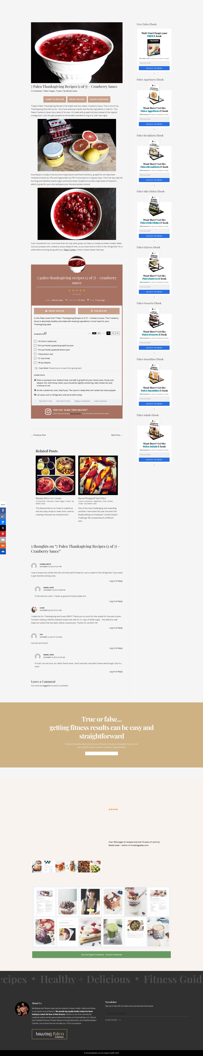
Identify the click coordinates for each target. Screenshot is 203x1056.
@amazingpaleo (75, 414)
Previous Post (38, 435)
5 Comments (36, 91)
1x (108, 333)
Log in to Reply (116, 581)
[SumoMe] (3, 551)
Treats (59, 91)
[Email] (3, 540)
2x (113, 333)
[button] (154, 35)
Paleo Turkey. (70, 249)
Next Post (116, 435)
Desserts (50, 501)
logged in (47, 685)
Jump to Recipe (54, 99)
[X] (3, 528)
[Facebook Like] (3, 516)
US (94, 333)
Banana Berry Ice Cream (48, 498)
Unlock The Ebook (154, 68)
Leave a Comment (85, 501)
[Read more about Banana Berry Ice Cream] (55, 475)
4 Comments (41, 501)
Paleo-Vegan (49, 91)
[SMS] (3, 522)
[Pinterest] (3, 534)
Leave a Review (99, 99)
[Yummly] (3, 546)
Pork (104, 501)
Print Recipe (77, 99)
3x (118, 333)
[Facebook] (3, 510)
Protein (110, 501)
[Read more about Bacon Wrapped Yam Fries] (98, 475)
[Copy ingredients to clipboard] (45, 333)
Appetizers (98, 501)
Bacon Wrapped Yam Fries (92, 498)
